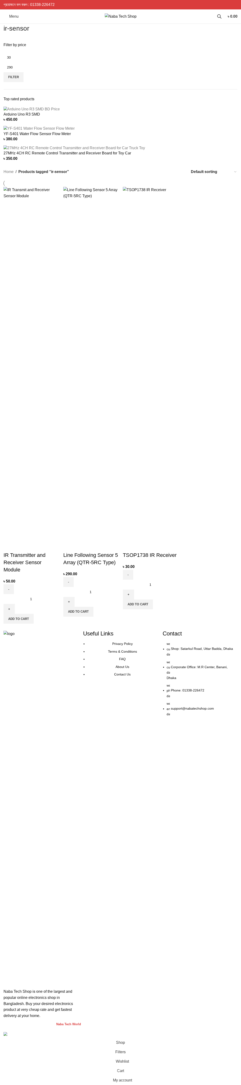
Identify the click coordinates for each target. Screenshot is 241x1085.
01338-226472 (42, 5)
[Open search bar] (219, 16)
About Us (122, 667)
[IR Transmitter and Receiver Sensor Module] (31, 363)
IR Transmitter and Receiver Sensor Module (24, 562)
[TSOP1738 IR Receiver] (150, 363)
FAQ (122, 659)
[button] (19, 619)
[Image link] (41, 807)
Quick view (22, 546)
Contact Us (122, 674)
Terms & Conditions (122, 651)
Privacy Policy (122, 644)
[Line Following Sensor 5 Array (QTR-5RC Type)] (90, 363)
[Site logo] (121, 16)
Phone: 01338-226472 (187, 690)
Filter (13, 77)
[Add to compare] (9, 546)
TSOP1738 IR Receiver (150, 555)
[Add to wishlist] (35, 546)
